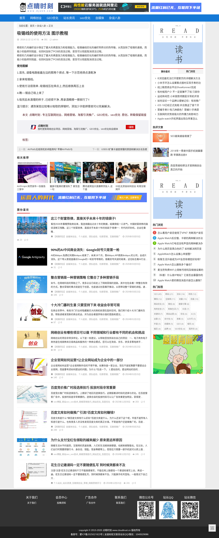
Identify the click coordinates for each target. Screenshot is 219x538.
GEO (180, 324)
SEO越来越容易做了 (181, 136)
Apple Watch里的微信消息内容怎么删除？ (180, 280)
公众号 (191, 319)
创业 (181, 294)
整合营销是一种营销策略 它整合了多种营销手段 (85, 277)
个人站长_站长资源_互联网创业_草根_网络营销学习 (77, 483)
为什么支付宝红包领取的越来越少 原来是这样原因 (86, 440)
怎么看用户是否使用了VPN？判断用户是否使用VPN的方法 (180, 233)
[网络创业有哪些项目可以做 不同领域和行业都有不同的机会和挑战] (32, 340)
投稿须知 (61, 502)
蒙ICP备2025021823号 (91, 534)
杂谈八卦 (115, 18)
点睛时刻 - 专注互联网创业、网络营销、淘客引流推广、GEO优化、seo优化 (75, 115)
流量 (183, 299)
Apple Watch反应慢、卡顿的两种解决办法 (180, 238)
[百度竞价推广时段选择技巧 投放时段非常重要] (32, 395)
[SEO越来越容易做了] (161, 141)
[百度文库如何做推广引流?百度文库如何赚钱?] (32, 420)
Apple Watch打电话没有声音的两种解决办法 (180, 244)
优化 (184, 314)
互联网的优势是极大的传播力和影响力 (177, 114)
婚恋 (157, 328)
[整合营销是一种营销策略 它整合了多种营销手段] (32, 285)
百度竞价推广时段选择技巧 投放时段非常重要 (83, 387)
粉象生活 (173, 309)
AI (193, 314)
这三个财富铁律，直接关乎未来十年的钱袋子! (83, 218)
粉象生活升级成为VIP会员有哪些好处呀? (179, 259)
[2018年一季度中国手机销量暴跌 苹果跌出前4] (161, 156)
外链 (157, 324)
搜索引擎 (184, 304)
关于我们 (31, 502)
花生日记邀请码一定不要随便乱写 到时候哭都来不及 (88, 465)
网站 (169, 294)
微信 (171, 304)
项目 (192, 294)
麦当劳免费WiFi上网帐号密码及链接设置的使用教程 (180, 270)
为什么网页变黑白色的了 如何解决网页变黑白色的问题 (180, 249)
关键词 (158, 314)
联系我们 (120, 502)
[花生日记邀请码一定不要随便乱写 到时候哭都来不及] (32, 472)
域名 (190, 324)
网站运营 (171, 314)
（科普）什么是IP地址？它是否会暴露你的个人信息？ (180, 275)
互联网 (170, 299)
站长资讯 (69, 18)
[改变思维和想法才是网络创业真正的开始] (161, 170)
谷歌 (157, 319)
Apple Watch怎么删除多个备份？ (175, 264)
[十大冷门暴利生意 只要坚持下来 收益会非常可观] (32, 312)
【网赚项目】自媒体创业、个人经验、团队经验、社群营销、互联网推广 (87, 236)
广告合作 (90, 502)
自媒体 (99, 18)
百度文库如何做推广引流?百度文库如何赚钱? (83, 412)
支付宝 (168, 319)
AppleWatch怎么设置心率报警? (174, 253)
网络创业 (36, 18)
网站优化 (159, 304)
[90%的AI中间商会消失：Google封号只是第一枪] (32, 257)
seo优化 (85, 18)
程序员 (193, 328)
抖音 (185, 309)
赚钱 (158, 299)
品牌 (167, 328)
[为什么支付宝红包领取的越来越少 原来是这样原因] (32, 447)
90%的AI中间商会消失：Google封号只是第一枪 (85, 250)
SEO (158, 294)
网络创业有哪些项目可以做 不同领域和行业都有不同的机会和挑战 (98, 332)
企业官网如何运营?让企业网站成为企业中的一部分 (87, 360)
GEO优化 (52, 18)
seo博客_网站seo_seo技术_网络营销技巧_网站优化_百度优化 (82, 401)
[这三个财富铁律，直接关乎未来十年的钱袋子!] (32, 226)
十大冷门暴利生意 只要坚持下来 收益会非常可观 (85, 305)
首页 (22, 18)
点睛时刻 (107, 530)
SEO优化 (180, 328)
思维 (180, 319)
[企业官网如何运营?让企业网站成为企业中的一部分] (32, 367)
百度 (194, 299)
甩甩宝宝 (159, 309)
